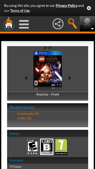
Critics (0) (24, 118)
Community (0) (28, 113)
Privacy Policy (67, 5)
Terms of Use (20, 10)
